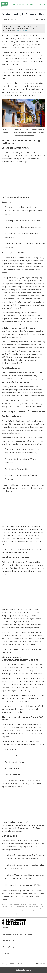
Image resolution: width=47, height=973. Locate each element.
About (5, 928)
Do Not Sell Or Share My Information (17, 934)
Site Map (6, 953)
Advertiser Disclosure (23, 4)
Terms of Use (8, 940)
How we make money (22, 30)
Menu (42, 4)
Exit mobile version (23, 970)
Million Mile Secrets (4, 5)
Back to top (40, 963)
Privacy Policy (8, 947)
